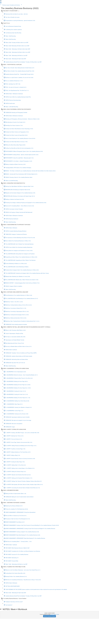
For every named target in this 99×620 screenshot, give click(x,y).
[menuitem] (1, 3)
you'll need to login (55, 614)
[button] (1, 1)
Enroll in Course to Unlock (49, 616)
